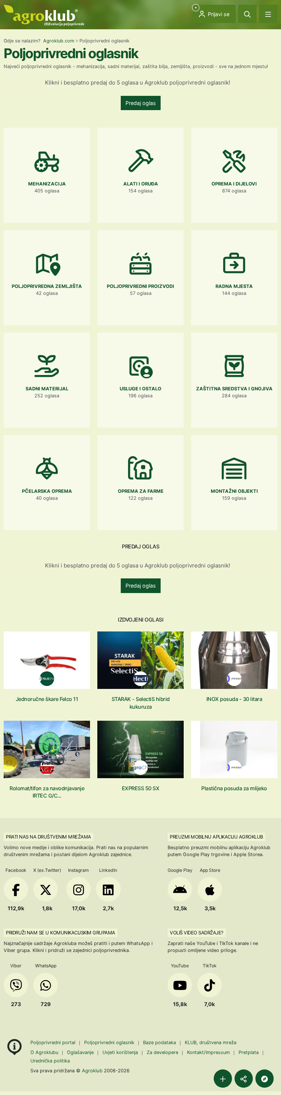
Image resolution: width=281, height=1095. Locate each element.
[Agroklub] (44, 14)
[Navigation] (268, 14)
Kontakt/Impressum (208, 1052)
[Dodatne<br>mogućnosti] (264, 1078)
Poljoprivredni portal (53, 1042)
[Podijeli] (244, 1078)
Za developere (162, 1052)
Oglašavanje (80, 1052)
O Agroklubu (44, 1052)
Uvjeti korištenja (120, 1052)
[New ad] (223, 1078)
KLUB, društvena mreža (210, 1042)
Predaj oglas (140, 103)
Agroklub (92, 1070)
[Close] (247, 14)
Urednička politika (50, 1061)
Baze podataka (160, 1042)
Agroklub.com (58, 41)
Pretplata (249, 1052)
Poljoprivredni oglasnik (110, 1042)
